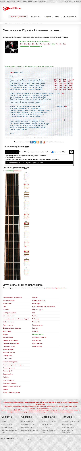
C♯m (25, 44)
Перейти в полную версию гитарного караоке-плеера (24, 163)
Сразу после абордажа (10, 362)
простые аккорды (36, 46)
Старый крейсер (8, 374)
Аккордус (5, 23)
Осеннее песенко (37, 334)
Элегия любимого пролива (11, 392)
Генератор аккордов (27, 427)
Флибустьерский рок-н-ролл (12, 386)
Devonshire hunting (8, 300)
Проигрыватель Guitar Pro (29, 430)
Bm (61, 44)
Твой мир (6, 377)
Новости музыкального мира (49, 431)
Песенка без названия (39, 337)
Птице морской (37, 346)
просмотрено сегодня (40, 1)
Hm (64, 44)
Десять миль (7, 331)
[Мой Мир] (41, 142)
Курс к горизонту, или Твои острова (43, 306)
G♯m (53, 44)
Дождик (5, 334)
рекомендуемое (27, 1)
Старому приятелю (9, 368)
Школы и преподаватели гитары (9, 431)
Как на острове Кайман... (11, 340)
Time (4, 306)
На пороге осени (37, 325)
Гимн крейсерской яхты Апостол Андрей (16, 319)
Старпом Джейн (8, 371)
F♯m (44, 44)
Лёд (33, 313)
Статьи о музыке (47, 427)
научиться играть (16, 1)
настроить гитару (5, 1)
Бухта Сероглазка (8, 316)
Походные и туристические (70, 421)
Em (37, 44)
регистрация (68, 1)
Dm (29, 44)
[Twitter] (34, 142)
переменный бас (59, 152)
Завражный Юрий (27, 23)
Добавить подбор (6, 427)
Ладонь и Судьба (37, 309)
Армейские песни (67, 424)
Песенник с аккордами (15, 23)
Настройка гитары (27, 421)
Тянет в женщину (8, 380)
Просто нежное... (37, 343)
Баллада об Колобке (9, 313)
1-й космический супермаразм (12, 297)
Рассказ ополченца (9, 352)
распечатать (24, 46)
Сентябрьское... (8, 355)
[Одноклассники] (37, 142)
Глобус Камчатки (8, 322)
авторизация (77, 1)
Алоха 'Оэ (6, 309)
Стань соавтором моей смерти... (13, 365)
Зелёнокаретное (8, 337)
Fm (41, 44)
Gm (49, 44)
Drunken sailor (7, 303)
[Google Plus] (44, 142)
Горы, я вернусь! (8, 325)
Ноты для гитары (47, 424)
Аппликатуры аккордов (28, 424)
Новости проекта (6, 424)
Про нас (3, 421)
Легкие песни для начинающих (67, 431)
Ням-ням (35, 331)
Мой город (35, 319)
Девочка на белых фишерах (12, 328)
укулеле (65, 37)
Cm (21, 44)
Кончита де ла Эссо (38, 300)
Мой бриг (35, 316)
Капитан (34, 297)
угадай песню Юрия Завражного (56, 288)
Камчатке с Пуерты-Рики (11, 343)
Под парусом (36, 340)
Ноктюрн (35, 328)
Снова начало (7, 359)
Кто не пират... (37, 303)
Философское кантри (9, 383)
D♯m (33, 44)
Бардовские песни (68, 427)
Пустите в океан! (8, 349)
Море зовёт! (36, 322)
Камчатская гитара (9, 346)
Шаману (5, 389)
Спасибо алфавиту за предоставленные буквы (28, 439)
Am (57, 44)
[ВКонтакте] (31, 142)
